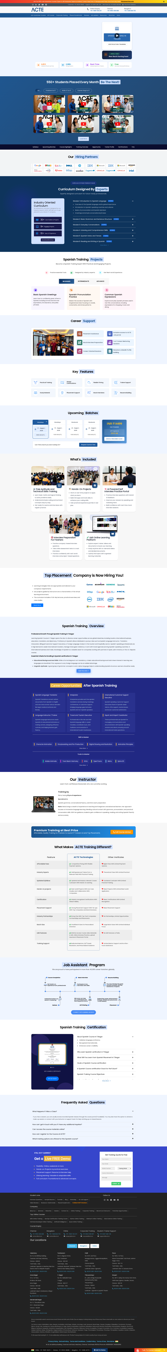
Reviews (86, 15)
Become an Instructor (103, 1211)
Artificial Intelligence (60, 1222)
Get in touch (52, 1079)
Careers (56, 1211)
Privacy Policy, (53, 1341)
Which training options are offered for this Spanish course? (55, 1139)
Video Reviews (34, 1203)
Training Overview (82, 147)
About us (32, 1211)
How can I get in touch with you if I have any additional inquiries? (57, 1124)
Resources (103, 15)
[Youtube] (42, 4)
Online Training (75, 1211)
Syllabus (35, 147)
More (118, 15)
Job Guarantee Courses (38, 15)
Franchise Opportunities (120, 1211)
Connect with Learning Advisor (83, 1012)
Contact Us (64, 1211)
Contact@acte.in (37, 1236)
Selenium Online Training (94, 1219)
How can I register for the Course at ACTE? (48, 1134)
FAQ (133, 147)
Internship (73, 1199)
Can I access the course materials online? (48, 1129)
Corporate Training (61, 15)
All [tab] (38, 91)
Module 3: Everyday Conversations (89, 225)
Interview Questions (36, 1199)
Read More (37, 605)
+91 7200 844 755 (54, 1234)
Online (94, 1246)
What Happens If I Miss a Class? (44, 1111)
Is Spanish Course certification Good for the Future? (97, 1069)
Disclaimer (111, 1341)
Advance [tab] (100, 281)
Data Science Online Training (113, 1219)
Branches (112, 15)
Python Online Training (77, 1219)
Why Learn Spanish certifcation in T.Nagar (93, 1052)
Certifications (123, 147)
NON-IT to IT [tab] (66, 91)
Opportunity (96, 147)
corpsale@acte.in (88, 1236)
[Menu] (1, 14)
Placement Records (127, 1)
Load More (83, 139)
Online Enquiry (95, 9)
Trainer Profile (109, 147)
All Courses (50, 15)
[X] (39, 4)
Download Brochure (48, 240)
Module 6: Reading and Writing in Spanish (92, 241)
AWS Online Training (36, 1219)
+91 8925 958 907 (88, 1234)
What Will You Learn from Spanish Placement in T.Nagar (98, 1057)
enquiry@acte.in (70, 1236)
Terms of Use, (101, 1341)
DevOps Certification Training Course (56, 1219)
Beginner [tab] (66, 281)
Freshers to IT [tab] (51, 91)
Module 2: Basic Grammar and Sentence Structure (95, 219)
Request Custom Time (88, 445)
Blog (66, 1199)
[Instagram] (33, 4)
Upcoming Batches (49, 147)
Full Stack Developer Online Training (41, 1222)
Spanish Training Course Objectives (91, 1074)
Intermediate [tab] (83, 281)
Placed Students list (76, 15)
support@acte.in (105, 1236)
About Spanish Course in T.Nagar (90, 1037)
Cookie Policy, (91, 1341)
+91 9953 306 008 (38, 1234)
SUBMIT (114, 1183)
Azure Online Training (75, 1222)
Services (40, 1211)
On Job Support (83, 1199)
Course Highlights (66, 147)
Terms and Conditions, (78, 1341)
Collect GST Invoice (79, 1203)
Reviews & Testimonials (48, 1203)
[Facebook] (46, 4)
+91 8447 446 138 (105, 1234)
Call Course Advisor (123, 832)
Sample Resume (50, 1199)
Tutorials (59, 1199)
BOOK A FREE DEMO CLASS (114, 439)
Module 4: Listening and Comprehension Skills (94, 230)
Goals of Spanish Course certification (91, 1063)
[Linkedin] (36, 4)
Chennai (110, 9)
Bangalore (127, 9)
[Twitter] (111, 1199)
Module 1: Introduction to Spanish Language (93, 201)
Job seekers (94, 15)
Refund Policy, (64, 1341)
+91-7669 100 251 (71, 1234)
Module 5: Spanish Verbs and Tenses (90, 236)
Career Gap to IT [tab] (83, 91)
